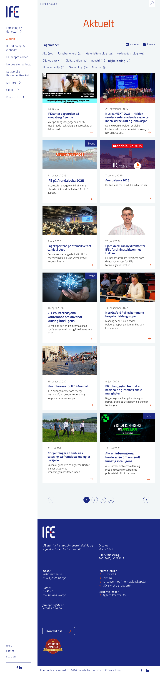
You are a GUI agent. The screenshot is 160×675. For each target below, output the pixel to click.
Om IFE (10, 90)
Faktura (107, 578)
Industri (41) (97, 60)
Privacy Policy (113, 670)
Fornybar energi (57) (70, 53)
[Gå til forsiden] (12, 12)
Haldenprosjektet (17, 57)
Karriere (11, 83)
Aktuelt (10, 39)
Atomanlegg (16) (78, 67)
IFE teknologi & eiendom (15, 48)
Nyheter (134, 44)
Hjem (43, 4)
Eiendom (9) (99, 67)
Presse (10, 651)
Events (150, 44)
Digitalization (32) (76, 60)
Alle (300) (48, 53)
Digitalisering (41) (119, 61)
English (11, 657)
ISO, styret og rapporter (117, 586)
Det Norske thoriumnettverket (17, 74)
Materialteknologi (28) (99, 53)
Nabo (9, 646)
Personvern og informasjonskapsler (124, 582)
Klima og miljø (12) (53, 67)
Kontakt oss (54, 631)
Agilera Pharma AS (114, 595)
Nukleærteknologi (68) (130, 53)
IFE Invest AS (110, 574)
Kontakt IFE (13, 97)
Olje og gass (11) (52, 60)
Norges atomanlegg (18, 64)
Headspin (96, 670)
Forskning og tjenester (14, 30)
